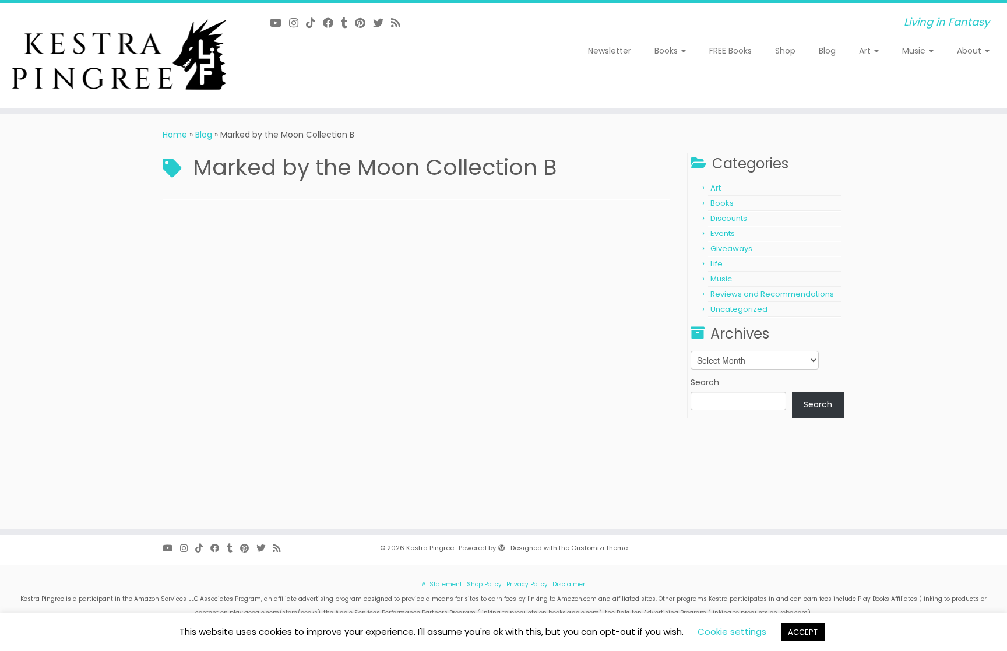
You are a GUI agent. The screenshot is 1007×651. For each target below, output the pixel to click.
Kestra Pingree (430, 548)
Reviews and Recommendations (772, 294)
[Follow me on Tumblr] (348, 23)
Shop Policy (484, 584)
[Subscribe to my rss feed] (399, 23)
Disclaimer (568, 584)
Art (866, 51)
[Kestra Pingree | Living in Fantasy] (116, 55)
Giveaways (731, 248)
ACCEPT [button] (803, 632)
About (970, 51)
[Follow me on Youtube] (279, 23)
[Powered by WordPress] (502, 545)
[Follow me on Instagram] (297, 23)
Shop (785, 51)
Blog (827, 51)
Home (175, 134)
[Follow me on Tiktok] (314, 23)
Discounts (728, 218)
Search (705, 382)
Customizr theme (599, 548)
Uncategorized (738, 309)
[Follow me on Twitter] (382, 23)
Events (722, 233)
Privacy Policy (527, 584)
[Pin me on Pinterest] (364, 23)
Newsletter (609, 51)
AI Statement (442, 584)
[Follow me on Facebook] (332, 23)
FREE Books (730, 51)
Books (667, 51)
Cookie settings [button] (732, 631)
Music (915, 51)
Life (716, 263)
